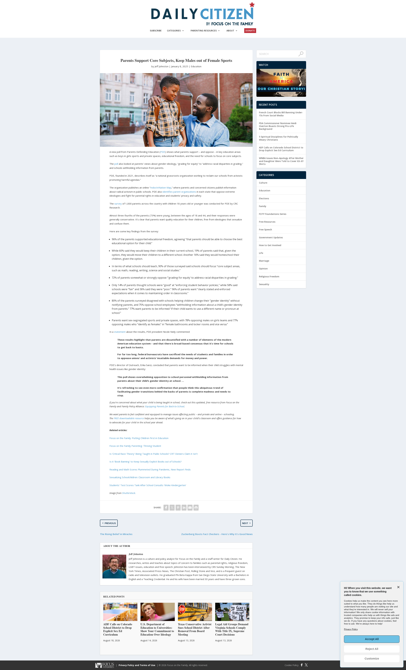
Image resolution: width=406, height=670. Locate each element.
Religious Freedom (269, 276)
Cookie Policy (291, 665)
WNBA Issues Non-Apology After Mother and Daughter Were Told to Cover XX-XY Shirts (281, 161)
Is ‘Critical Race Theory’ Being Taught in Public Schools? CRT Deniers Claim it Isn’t (153, 453)
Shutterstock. (129, 493)
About (230, 30)
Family (262, 206)
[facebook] (166, 508)
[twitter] (172, 508)
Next (245, 523)
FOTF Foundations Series (272, 213)
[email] (190, 508)
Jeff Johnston (136, 554)
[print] (196, 508)
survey (118, 203)
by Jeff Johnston (160, 66)
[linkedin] (184, 508)
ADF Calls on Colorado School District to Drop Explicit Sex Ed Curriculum (281, 149)
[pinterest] (178, 508)
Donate (250, 30)
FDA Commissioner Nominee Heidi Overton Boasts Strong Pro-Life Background (277, 126)
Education (196, 66)
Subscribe (156, 30)
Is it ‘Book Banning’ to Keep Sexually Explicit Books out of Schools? (145, 461)
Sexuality (264, 284)
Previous (110, 523)
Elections (264, 198)
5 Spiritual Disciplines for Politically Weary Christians (278, 138)
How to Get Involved (270, 245)
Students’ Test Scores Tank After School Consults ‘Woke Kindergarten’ (147, 485)
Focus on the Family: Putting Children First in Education (138, 438)
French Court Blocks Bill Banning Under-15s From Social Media (281, 114)
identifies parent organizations (179, 191)
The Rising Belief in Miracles (116, 534)
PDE (162, 151)
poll (116, 163)
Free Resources (267, 221)
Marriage (264, 260)
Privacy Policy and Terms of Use (137, 665)
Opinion (263, 268)
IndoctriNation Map (160, 187)
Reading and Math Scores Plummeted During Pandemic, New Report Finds (150, 469)
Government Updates (271, 237)
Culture (263, 182)
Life (261, 252)
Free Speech (265, 229)
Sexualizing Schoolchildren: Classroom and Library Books (139, 477)
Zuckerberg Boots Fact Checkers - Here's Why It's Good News (217, 534)
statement (120, 331)
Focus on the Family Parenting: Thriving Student (135, 445)
